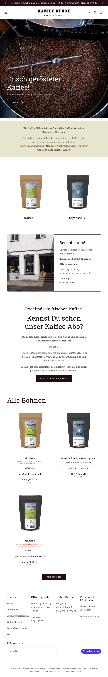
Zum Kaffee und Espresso (54, 378)
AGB (9, 634)
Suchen (10, 603)
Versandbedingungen (17, 628)
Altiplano (29, 458)
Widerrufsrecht (14, 622)
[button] (6, 12)
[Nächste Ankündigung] (103, 3)
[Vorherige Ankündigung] (5, 3)
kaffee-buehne (23, 669)
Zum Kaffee (17, 102)
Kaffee (29, 218)
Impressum (12, 609)
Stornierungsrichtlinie (71, 671)
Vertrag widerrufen (89, 616)
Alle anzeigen (54, 576)
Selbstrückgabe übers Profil (87, 608)
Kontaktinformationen (51, 671)
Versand (93, 669)
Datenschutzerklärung (18, 616)
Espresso (75, 218)
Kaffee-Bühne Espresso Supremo (78, 458)
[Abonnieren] (53, 651)
